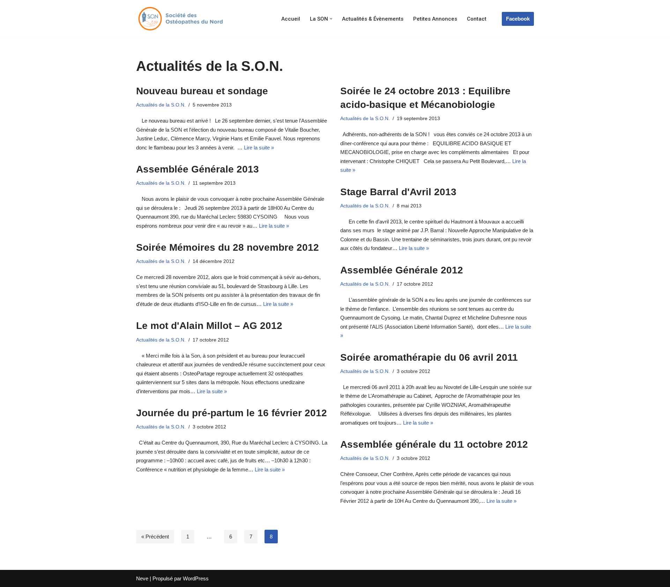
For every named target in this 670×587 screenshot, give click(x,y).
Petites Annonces (435, 19)
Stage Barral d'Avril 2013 (398, 191)
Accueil (290, 19)
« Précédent (155, 537)
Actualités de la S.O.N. (161, 105)
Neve (142, 578)
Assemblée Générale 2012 (401, 270)
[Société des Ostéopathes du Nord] (179, 18)
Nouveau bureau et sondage (202, 91)
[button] (331, 18)
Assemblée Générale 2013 (197, 169)
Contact (476, 19)
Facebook (518, 19)
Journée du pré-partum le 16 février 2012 (231, 413)
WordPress (196, 578)
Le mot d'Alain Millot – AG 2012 (209, 325)
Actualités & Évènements (372, 19)
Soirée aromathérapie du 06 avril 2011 (429, 357)
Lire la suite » (259, 148)
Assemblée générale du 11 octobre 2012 (434, 444)
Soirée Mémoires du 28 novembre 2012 (227, 247)
